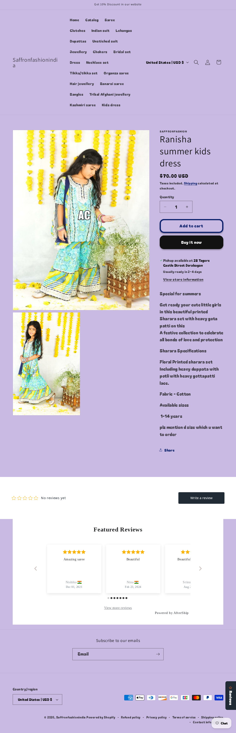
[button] (196, 62)
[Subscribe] (157, 654)
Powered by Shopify (100, 717)
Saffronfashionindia (71, 717)
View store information (183, 279)
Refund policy (131, 717)
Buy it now (191, 242)
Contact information (208, 722)
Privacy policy (156, 717)
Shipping (190, 183)
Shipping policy (212, 717)
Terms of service (184, 717)
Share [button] (169, 449)
